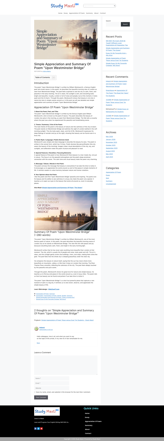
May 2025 (109, 154)
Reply (38, 343)
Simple (59, 295)
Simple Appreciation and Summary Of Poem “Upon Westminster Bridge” (116, 83)
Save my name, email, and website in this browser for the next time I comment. (63, 392)
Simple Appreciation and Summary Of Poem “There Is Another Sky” (55, 297)
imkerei (42, 327)
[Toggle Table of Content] (53, 77)
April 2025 (109, 157)
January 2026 (110, 139)
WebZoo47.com (53, 289)
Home (60, 13)
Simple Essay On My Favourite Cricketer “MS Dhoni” (51, 299)
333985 (108, 100)
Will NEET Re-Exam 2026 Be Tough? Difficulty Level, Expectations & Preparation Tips (117, 43)
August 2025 (110, 151)
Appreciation (39, 295)
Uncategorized (111, 184)
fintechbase (110, 90)
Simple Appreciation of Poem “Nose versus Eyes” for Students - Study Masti (67, 320)
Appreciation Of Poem (77, 13)
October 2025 (110, 145)
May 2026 (109, 136)
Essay (66, 13)
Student (64, 295)
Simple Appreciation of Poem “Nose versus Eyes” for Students (117, 102)
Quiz (107, 178)
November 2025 (111, 142)
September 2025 (111, 148)
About (96, 13)
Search (108, 21)
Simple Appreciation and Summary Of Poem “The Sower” (62, 187)
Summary (89, 13)
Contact (103, 13)
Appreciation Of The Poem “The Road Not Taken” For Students (117, 93)
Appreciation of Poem (50, 295)
